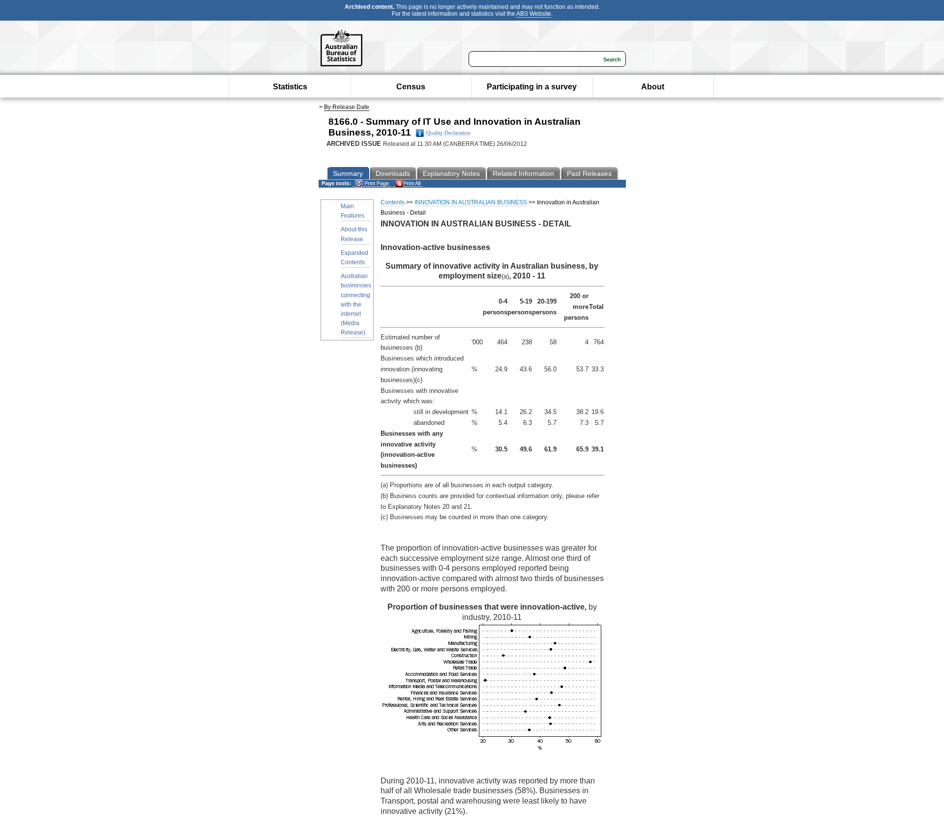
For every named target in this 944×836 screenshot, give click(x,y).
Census (410, 87)
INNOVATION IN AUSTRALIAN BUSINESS (470, 202)
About (652, 87)
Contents (393, 202)
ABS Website (533, 13)
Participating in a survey (532, 87)
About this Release (354, 234)
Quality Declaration (448, 133)
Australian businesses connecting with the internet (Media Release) (356, 304)
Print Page (376, 183)
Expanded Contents (354, 258)
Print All (411, 183)
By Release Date (346, 107)
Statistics (290, 87)
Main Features (352, 211)
